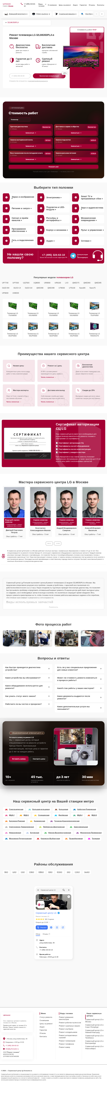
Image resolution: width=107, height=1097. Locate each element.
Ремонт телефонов (66, 1044)
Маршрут (43, 927)
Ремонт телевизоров (67, 1041)
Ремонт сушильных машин (69, 1026)
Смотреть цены (39, 759)
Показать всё (53, 167)
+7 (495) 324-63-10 (29, 5)
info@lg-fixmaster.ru (12, 1049)
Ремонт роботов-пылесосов (70, 1023)
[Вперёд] (102, 14)
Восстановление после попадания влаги (26, 153)
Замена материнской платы (21, 140)
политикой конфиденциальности (38, 81)
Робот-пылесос (42, 14)
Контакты (100, 5)
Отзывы (92, 5)
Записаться (29, 133)
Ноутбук (88, 14)
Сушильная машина (67, 14)
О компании (52, 5)
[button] (49, 543)
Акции (75, 5)
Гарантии (83, 5)
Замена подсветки (63, 140)
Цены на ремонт (65, 5)
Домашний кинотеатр (17, 14)
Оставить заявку (19, 759)
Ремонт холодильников (68, 1032)
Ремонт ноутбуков (66, 1029)
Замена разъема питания (66, 153)
